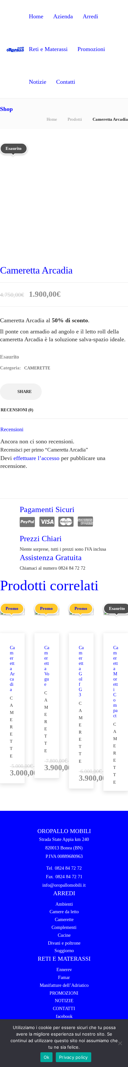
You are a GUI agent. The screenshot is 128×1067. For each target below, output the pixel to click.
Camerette (37, 367)
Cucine (64, 935)
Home (36, 16)
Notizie (37, 82)
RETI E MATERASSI (64, 958)
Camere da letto (64, 911)
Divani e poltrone (64, 943)
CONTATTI (64, 1008)
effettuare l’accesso (36, 458)
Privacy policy (73, 1057)
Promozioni (91, 49)
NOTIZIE (64, 1000)
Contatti (65, 82)
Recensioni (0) (17, 409)
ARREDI (64, 893)
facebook (64, 1016)
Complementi (64, 927)
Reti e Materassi (48, 49)
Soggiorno (64, 950)
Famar (64, 977)
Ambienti (64, 904)
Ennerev (64, 969)
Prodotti (75, 119)
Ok (47, 1057)
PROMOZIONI (64, 993)
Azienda (63, 16)
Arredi (90, 16)
